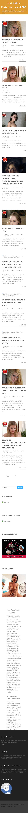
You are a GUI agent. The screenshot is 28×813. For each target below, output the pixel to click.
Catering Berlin (4, 804)
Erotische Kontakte (6, 137)
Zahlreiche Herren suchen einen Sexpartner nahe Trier (14, 302)
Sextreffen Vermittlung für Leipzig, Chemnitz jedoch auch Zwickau (13, 264)
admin (12, 45)
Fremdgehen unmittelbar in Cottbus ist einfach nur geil (14, 390)
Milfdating (4, 347)
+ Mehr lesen (22, 60)
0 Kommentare (19, 45)
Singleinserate (5, 188)
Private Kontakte (6, 92)
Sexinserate (5, 309)
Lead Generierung (13, 804)
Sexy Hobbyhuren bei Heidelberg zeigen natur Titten (13, 340)
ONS (3, 47)
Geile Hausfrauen (11, 806)
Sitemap (3, 744)
